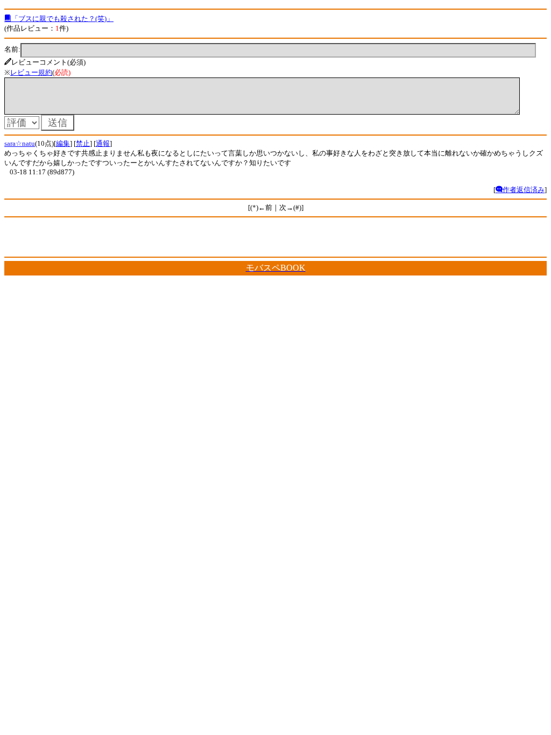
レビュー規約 (31, 72)
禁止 (83, 143)
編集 (63, 143)
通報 (103, 143)
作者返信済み (524, 190)
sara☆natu (19, 143)
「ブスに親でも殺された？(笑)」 (62, 19)
